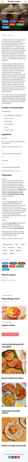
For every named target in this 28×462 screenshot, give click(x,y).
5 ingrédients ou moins (8, 244)
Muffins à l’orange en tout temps (14, 445)
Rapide (11, 250)
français (22, 244)
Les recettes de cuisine (7, 8)
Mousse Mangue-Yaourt (11, 299)
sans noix (5, 253)
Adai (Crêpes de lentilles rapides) (11, 412)
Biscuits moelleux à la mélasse (13, 378)
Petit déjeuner (11, 247)
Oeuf (4, 247)
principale (5, 250)
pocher (18, 247)
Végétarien (12, 253)
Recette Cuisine (14, 1)
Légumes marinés (8, 325)
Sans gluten (18, 250)
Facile (17, 244)
